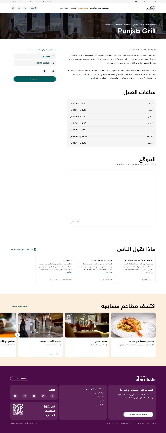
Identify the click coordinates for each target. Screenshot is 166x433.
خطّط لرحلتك (100, 397)
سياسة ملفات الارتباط (111, 423)
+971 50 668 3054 (43, 63)
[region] (111, 198)
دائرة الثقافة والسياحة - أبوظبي (43, 1)
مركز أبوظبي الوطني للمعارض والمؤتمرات (21, 1)
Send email (46, 56)
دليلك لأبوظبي (99, 393)
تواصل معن (100, 405)
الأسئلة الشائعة (151, 423)
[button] (28, 49)
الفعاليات (101, 401)
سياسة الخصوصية (126, 423)
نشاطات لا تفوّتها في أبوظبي (95, 389)
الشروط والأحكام (139, 423)
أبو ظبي (154, 1)
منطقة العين (145, 1)
